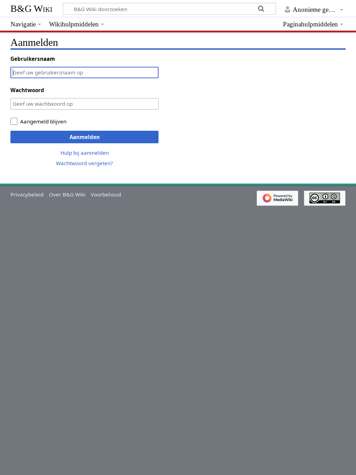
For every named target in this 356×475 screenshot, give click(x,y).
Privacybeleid (26, 194)
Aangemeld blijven (43, 121)
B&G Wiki (31, 8)
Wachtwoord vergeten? (84, 163)
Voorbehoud (106, 194)
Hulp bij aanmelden (84, 152)
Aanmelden (85, 137)
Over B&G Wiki (67, 194)
